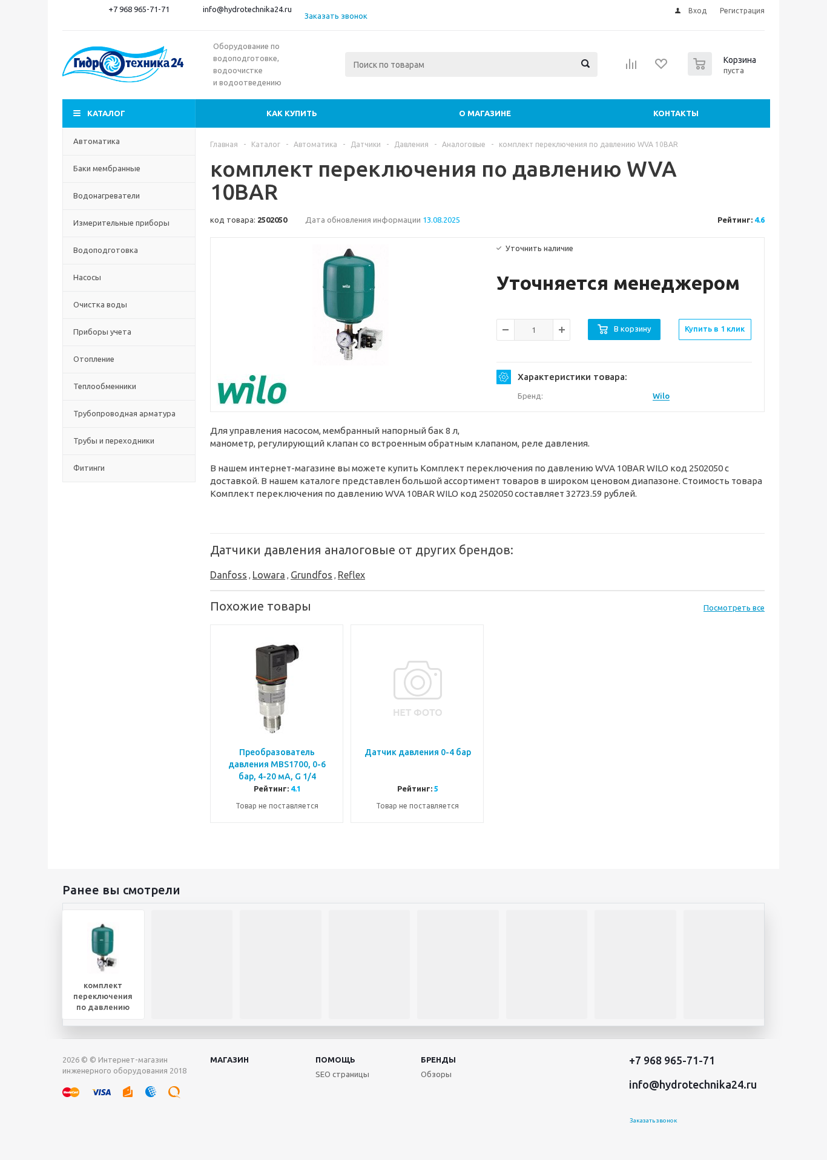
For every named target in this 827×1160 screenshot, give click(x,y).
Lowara (268, 574)
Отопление (93, 359)
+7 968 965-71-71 (139, 9)
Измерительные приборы (121, 222)
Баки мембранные (106, 168)
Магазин (229, 1059)
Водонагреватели (106, 195)
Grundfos (311, 574)
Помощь (335, 1059)
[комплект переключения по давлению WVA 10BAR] (350, 304)
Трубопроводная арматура (124, 413)
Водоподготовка (105, 250)
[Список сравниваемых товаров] (631, 68)
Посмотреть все (734, 607)
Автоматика (96, 141)
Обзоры (436, 1074)
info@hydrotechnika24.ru (247, 9)
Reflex (351, 574)
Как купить (291, 113)
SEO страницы (342, 1074)
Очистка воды (100, 304)
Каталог (106, 113)
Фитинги (89, 468)
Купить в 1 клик (715, 328)
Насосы (87, 277)
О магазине (485, 113)
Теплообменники (104, 386)
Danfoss (228, 574)
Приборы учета (102, 331)
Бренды (438, 1059)
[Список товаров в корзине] (723, 72)
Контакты (676, 113)
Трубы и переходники (113, 440)
